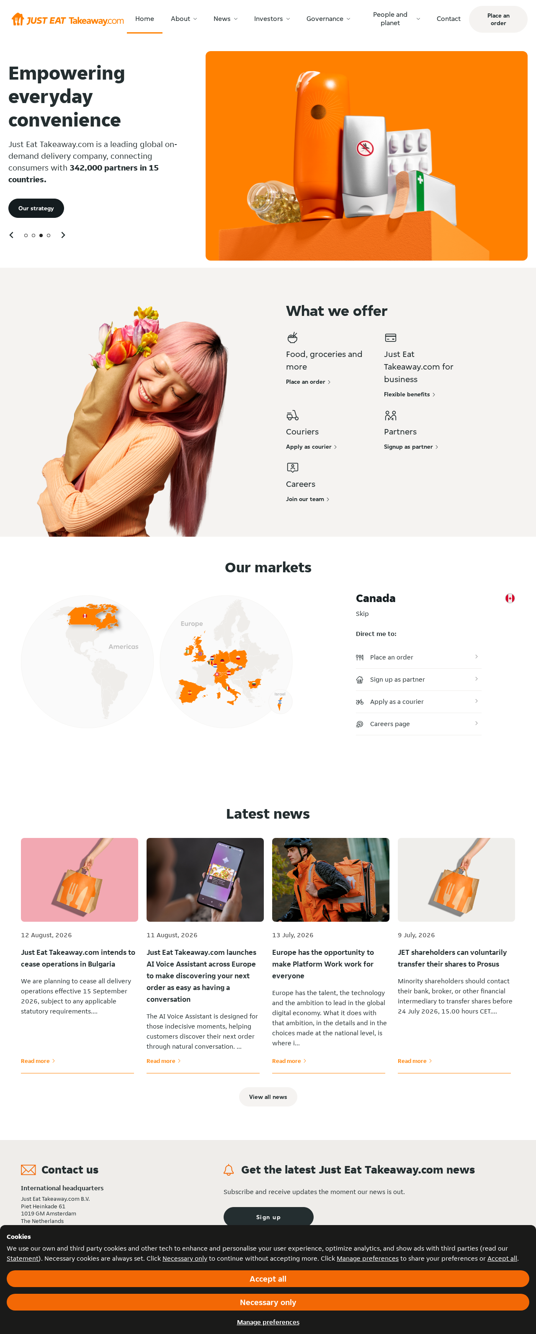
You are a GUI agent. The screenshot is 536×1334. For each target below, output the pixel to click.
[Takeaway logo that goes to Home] (67, 19)
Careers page (390, 723)
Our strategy (36, 208)
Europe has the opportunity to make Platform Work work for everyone (323, 963)
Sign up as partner (397, 679)
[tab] (26, 235)
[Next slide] (62, 234)
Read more (38, 1061)
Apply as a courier (397, 701)
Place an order (391, 657)
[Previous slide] (11, 234)
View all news (268, 1097)
